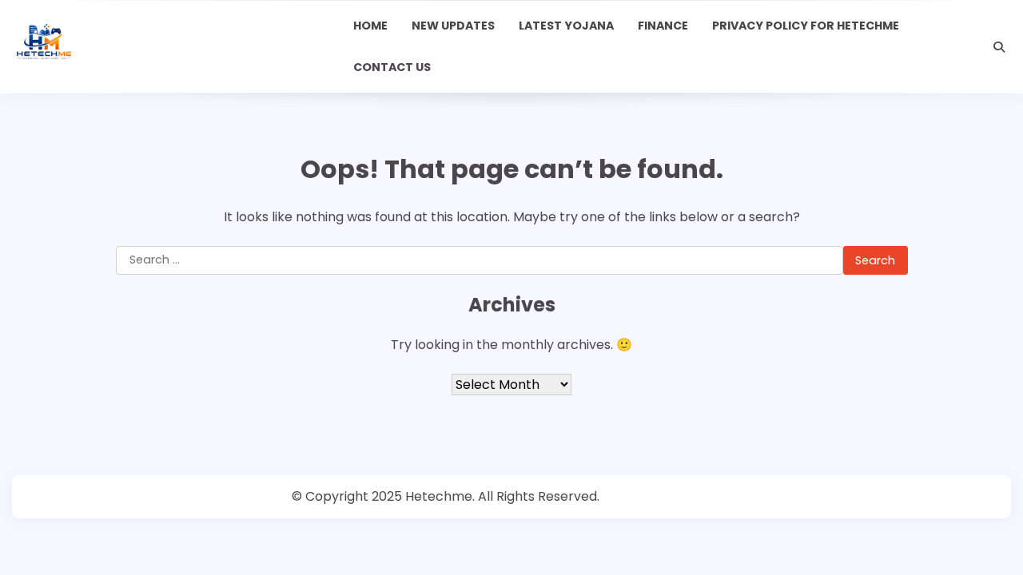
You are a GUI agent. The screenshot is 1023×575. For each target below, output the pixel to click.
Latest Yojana (566, 26)
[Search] (999, 47)
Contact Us (392, 67)
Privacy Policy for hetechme (805, 26)
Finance (663, 26)
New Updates (453, 26)
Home (370, 26)
